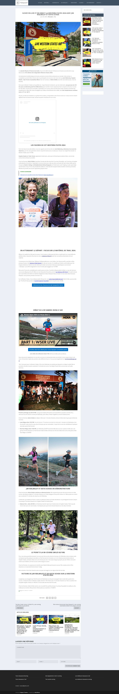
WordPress (37, 692)
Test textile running (50, 679)
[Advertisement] (48, 238)
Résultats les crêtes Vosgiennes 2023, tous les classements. (56, 628)
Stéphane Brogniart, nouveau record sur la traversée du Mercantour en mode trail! (72, 628)
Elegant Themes (24, 692)
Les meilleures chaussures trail (82, 676)
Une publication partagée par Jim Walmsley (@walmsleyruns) (37, 140)
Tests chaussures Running (21, 676)
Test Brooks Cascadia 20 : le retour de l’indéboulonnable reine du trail (97, 41)
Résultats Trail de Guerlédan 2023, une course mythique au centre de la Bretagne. (24, 629)
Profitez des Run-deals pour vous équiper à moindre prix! (48, 349)
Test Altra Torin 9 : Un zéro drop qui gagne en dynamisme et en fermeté (98, 30)
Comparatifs (55, 2)
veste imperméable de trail (56, 279)
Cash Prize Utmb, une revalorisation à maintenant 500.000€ (39, 629)
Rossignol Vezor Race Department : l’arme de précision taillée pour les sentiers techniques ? (97, 21)
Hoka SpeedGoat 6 (48, 175)
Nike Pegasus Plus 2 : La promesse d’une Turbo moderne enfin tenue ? (97, 61)
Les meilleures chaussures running (83, 679)
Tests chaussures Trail (20, 679)
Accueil (40, 2)
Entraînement (90, 2)
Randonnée (74, 2)
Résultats (50, 17)
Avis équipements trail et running (53, 676)
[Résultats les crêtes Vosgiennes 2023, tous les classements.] (56, 619)
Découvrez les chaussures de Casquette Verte (48, 285)
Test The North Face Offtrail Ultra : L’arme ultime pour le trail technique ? (97, 50)
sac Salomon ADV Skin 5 (62, 272)
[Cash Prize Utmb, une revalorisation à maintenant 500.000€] (40, 619)
